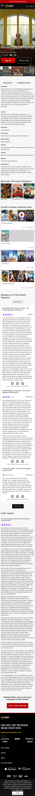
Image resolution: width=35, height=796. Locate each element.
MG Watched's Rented (8, 283)
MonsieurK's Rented (7, 223)
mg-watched (30, 288)
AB (10, 470)
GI (22, 310)
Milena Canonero (6, 155)
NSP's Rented (5, 263)
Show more (17, 506)
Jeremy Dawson (15, 136)
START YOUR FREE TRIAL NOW (17, 1)
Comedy (3, 161)
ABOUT (3, 758)
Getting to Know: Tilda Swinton (18, 171)
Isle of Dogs (4, 199)
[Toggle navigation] (3, 5)
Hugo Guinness (25, 147)
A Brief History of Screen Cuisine (10, 167)
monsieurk (30, 227)
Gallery (30, 65)
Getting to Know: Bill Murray (9, 169)
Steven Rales (25, 136)
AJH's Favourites (6, 243)
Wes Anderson (5, 136)
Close (17, 793)
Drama (9, 161)
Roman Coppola (15, 147)
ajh (32, 247)
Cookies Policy (18, 790)
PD (17, 392)
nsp (32, 267)
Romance (14, 161)
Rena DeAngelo (29, 155)
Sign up (8, 61)
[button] (26, 6)
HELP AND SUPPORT (6, 763)
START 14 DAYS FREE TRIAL (17, 706)
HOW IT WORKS (5, 748)
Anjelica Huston (5, 142)
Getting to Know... (26, 167)
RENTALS (3, 753)
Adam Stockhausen (18, 155)
